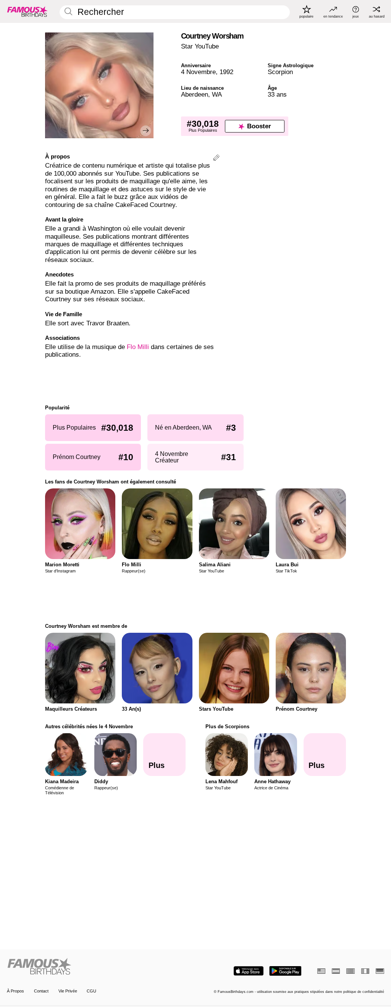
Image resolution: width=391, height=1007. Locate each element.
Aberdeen (194, 94)
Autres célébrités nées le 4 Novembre (89, 726)
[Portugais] (350, 971)
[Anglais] (321, 971)
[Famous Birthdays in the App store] (249, 971)
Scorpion (280, 72)
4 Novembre (198, 72)
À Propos (15, 991)
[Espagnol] (336, 971)
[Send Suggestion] (216, 159)
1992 (226, 72)
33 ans (277, 94)
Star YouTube (200, 46)
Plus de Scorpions (227, 726)
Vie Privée (67, 991)
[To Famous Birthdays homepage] (27, 11)
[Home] (99, 967)
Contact (41, 991)
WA (217, 94)
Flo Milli (138, 347)
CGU (91, 991)
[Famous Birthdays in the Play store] (285, 971)
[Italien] (365, 971)
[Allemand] (380, 971)
